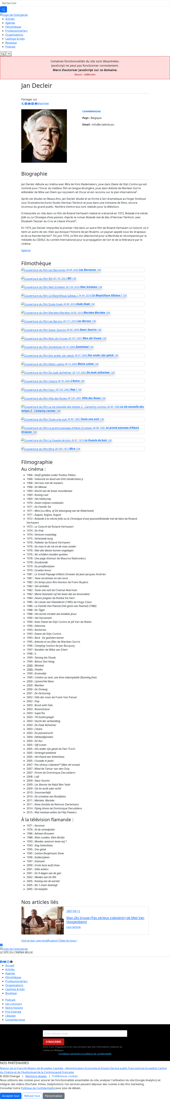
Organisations (14, 35)
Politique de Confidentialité (38, 1088)
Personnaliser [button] (53, 1096)
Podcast (10, 46)
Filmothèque (13, 27)
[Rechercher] (3, 9)
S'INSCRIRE (53, 1041)
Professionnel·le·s (16, 31)
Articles (10, 19)
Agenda (10, 23)
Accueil (9, 965)
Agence (26, 250)
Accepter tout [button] (10, 1096)
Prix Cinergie (13, 1012)
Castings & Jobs (15, 39)
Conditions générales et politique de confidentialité (85, 1053)
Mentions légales (36, 1076)
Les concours (13, 1004)
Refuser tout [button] (32, 1096)
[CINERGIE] (14, 14)
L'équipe (10, 1015)
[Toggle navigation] (2, 53)
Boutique (11, 42)
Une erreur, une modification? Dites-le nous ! (49, 940)
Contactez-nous (15, 1019)
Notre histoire (14, 1008)
